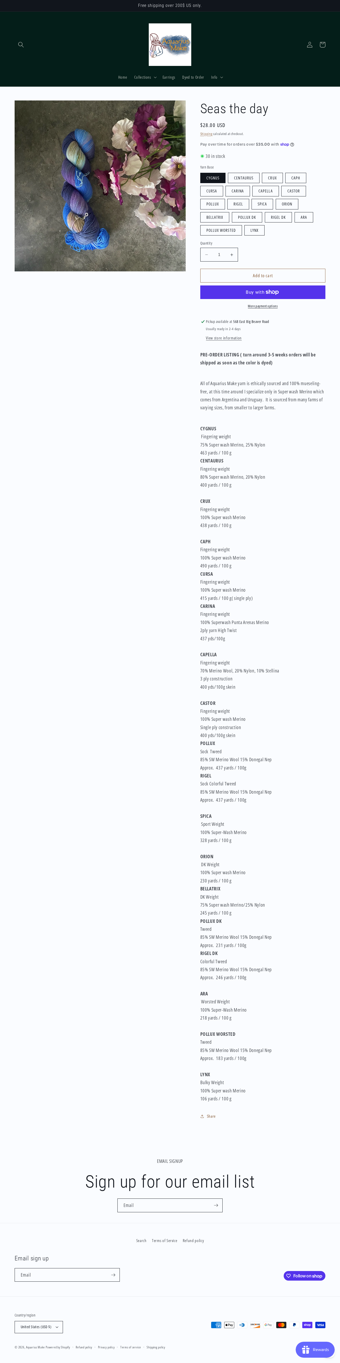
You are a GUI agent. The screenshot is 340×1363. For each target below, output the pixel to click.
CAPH (295, 178)
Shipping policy (156, 1347)
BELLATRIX (214, 217)
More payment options (263, 306)
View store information (224, 338)
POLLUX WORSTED (221, 230)
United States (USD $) (36, 1326)
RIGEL (238, 204)
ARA (304, 217)
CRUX (272, 178)
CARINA (238, 191)
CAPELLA (265, 191)
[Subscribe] (216, 1205)
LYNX (254, 230)
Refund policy (193, 1240)
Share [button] (211, 1116)
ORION (287, 204)
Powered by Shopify (58, 1347)
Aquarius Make (35, 1347)
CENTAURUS (243, 178)
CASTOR (293, 191)
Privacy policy (106, 1347)
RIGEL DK (278, 217)
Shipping (206, 133)
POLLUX (212, 204)
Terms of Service (164, 1240)
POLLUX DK (247, 217)
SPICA (262, 204)
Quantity (206, 243)
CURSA (211, 191)
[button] (21, 44)
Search (141, 1240)
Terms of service (130, 1347)
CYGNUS (213, 178)
